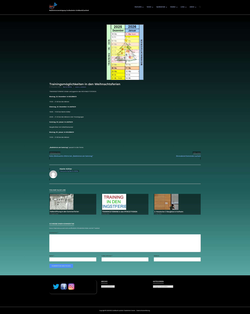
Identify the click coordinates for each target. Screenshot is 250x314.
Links (183, 7)
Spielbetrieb (160, 7)
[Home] (53, 6)
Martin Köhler (67, 87)
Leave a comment (80, 87)
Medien (173, 7)
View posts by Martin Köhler (69, 171)
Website (156, 256)
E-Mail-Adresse (107, 256)
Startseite (138, 7)
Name (51, 256)
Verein (149, 7)
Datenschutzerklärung (143, 310)
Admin (192, 7)
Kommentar (53, 233)
